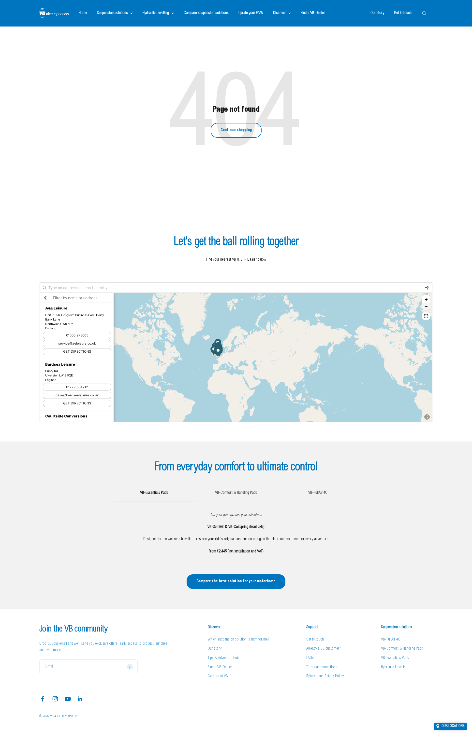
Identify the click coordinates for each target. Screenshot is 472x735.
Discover (279, 13)
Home (83, 13)
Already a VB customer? (323, 649)
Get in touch (403, 13)
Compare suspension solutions (206, 13)
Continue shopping (236, 130)
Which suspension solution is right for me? (238, 639)
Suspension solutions (112, 13)
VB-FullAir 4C (390, 639)
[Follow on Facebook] (42, 698)
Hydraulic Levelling (156, 13)
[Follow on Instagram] (55, 698)
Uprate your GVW (250, 13)
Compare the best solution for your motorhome (236, 581)
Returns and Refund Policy (325, 676)
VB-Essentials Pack (395, 658)
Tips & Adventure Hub (223, 658)
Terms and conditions (321, 667)
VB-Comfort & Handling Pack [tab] (236, 493)
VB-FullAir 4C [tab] (317, 493)
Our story (377, 13)
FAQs (310, 658)
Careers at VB (218, 676)
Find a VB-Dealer (313, 13)
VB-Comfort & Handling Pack (402, 649)
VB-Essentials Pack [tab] (154, 493)
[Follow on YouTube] (67, 698)
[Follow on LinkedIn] (80, 698)
